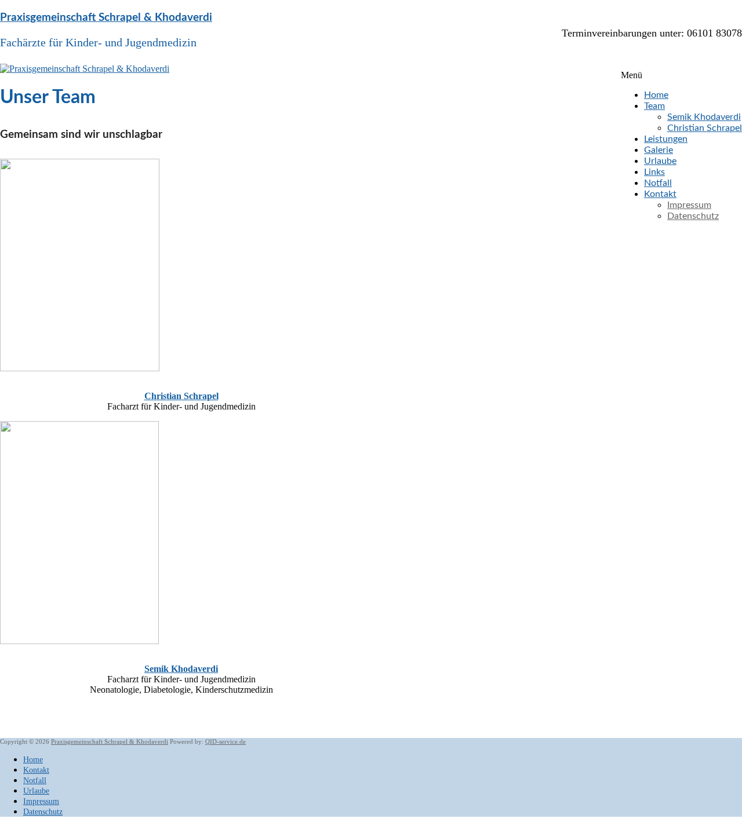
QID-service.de (225, 741)
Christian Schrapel (704, 128)
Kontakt (660, 194)
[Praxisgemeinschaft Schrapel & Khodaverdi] (84, 69)
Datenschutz (693, 216)
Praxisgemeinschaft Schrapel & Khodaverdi (106, 17)
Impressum (689, 205)
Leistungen (666, 139)
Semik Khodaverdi (704, 117)
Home (656, 95)
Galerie (658, 150)
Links (654, 172)
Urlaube (660, 161)
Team (654, 106)
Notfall (658, 183)
